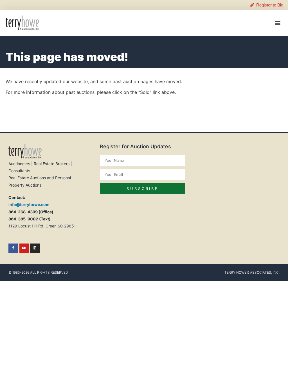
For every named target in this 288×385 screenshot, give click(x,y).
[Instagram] (35, 248)
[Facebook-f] (13, 248)
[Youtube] (24, 248)
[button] (277, 22)
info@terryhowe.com (29, 204)
